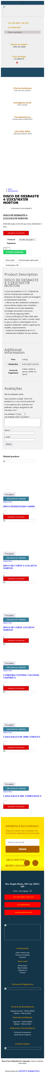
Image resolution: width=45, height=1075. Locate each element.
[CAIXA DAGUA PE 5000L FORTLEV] (19, 692)
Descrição (10, 260)
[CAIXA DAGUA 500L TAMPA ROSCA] (19, 751)
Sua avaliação (10, 414)
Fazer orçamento (16, 252)
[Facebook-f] (27, 863)
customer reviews (19, 208)
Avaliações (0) (12, 265)
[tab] (10, 260)
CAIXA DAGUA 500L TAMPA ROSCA (22, 796)
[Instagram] (35, 863)
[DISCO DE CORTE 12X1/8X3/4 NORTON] (19, 583)
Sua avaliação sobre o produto (17, 417)
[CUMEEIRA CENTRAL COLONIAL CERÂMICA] (12, 644)
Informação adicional (28, 260)
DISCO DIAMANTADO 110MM (19, 506)
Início (10, 189)
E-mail (7, 437)
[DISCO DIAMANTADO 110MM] (19, 462)
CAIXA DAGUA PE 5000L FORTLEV (21, 737)
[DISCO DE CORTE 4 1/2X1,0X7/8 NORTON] (19, 521)
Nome (7, 430)
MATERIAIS (13, 191)
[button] (22, 3)
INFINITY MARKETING (29, 1071)
